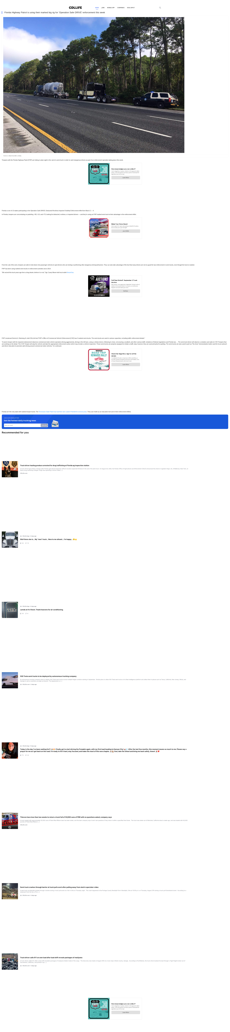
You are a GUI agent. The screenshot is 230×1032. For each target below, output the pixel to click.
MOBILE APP (110, 7)
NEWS (97, 7)
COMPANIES (120, 7)
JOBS (103, 7)
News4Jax (70, 272)
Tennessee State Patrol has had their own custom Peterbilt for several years (63, 411)
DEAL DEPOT (131, 7)
